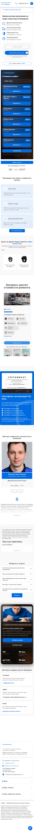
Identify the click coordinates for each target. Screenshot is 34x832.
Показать (17, 595)
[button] (14, 491)
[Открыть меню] (31, 3)
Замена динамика (9, 129)
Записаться (16, 91)
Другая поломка (17, 162)
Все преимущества (17, 230)
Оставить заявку (17, 640)
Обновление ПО (9, 140)
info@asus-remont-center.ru (11, 711)
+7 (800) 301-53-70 (23, 3)
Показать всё (17, 150)
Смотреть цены (17, 645)
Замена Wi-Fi (8, 108)
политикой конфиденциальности (19, 56)
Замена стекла (8, 119)
